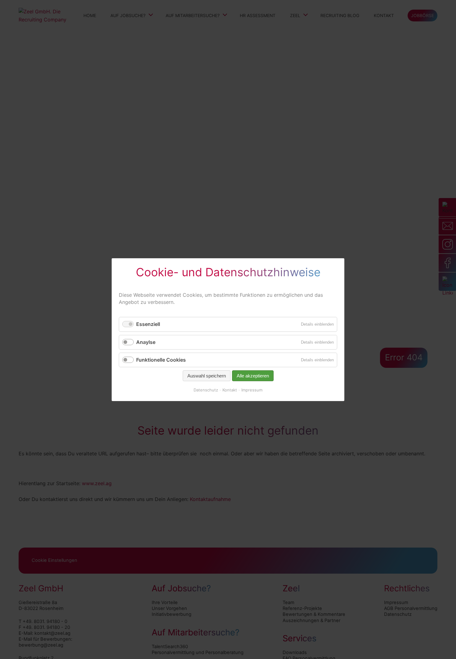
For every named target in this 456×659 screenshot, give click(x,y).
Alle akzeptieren (253, 375)
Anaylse (145, 342)
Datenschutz (206, 389)
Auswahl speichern (206, 375)
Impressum (251, 389)
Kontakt (229, 389)
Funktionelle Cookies (161, 359)
